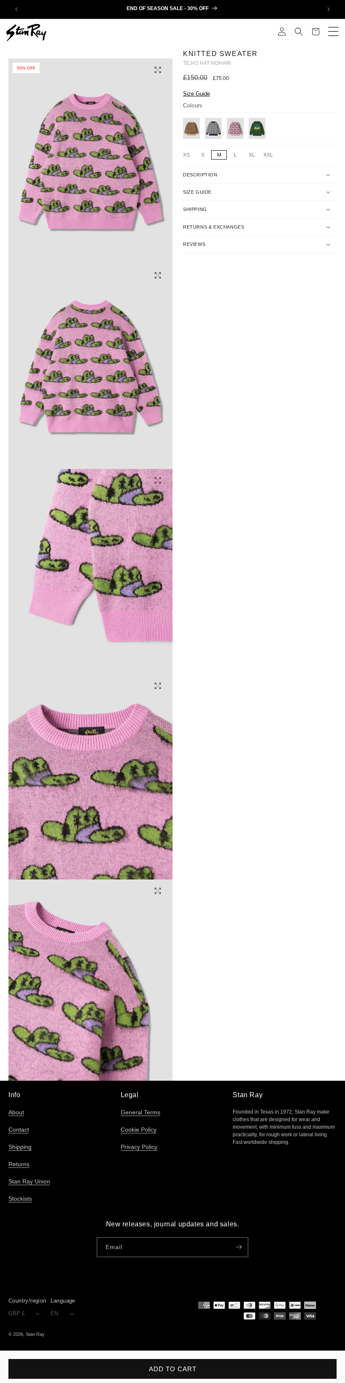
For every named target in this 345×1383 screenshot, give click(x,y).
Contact (18, 1129)
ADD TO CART (172, 1368)
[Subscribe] (238, 1247)
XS (188, 155)
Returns (18, 1164)
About (16, 1112)
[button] (298, 32)
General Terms (140, 1112)
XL (254, 155)
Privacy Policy (139, 1146)
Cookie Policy (139, 1129)
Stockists (20, 1198)
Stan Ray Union (29, 1181)
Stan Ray (35, 1334)
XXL (269, 155)
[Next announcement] (328, 9)
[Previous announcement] (16, 9)
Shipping (20, 1146)
